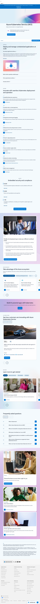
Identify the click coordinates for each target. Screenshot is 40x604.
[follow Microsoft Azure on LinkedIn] (17, 561)
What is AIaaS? (29, 588)
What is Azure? (3, 568)
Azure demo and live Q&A (30, 574)
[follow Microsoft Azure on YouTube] (19, 561)
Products (15, 568)
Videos (15, 591)
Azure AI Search (12, 354)
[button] (15, 40)
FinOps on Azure (16, 574)
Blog (14, 583)
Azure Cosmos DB (20, 354)
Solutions (28, 568)
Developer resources (16, 585)
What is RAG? (28, 593)
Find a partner (3, 585)
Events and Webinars (16, 588)
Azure (2, 3)
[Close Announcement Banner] (35, 5)
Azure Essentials (3, 576)
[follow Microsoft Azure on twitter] (14, 561)
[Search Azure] (1, 1)
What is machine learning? (30, 585)
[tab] (9, 276)
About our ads (32, 600)
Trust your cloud (3, 574)
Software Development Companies (5, 582)
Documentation (16, 582)
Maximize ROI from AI (17, 576)
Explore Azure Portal (9, 561)
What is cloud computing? (30, 582)
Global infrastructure (4, 571)
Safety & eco (24, 600)
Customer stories (3, 577)
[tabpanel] (20, 287)
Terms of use (15, 600)
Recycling (28, 600)
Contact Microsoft (7, 600)
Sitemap (2, 600)
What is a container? (29, 591)
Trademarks (19, 600)
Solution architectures (30, 571)
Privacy (11, 600)
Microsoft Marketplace (4, 583)
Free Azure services (16, 571)
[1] (3, 543)
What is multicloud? (29, 583)
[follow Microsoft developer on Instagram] (15, 561)
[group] (11, 285)
